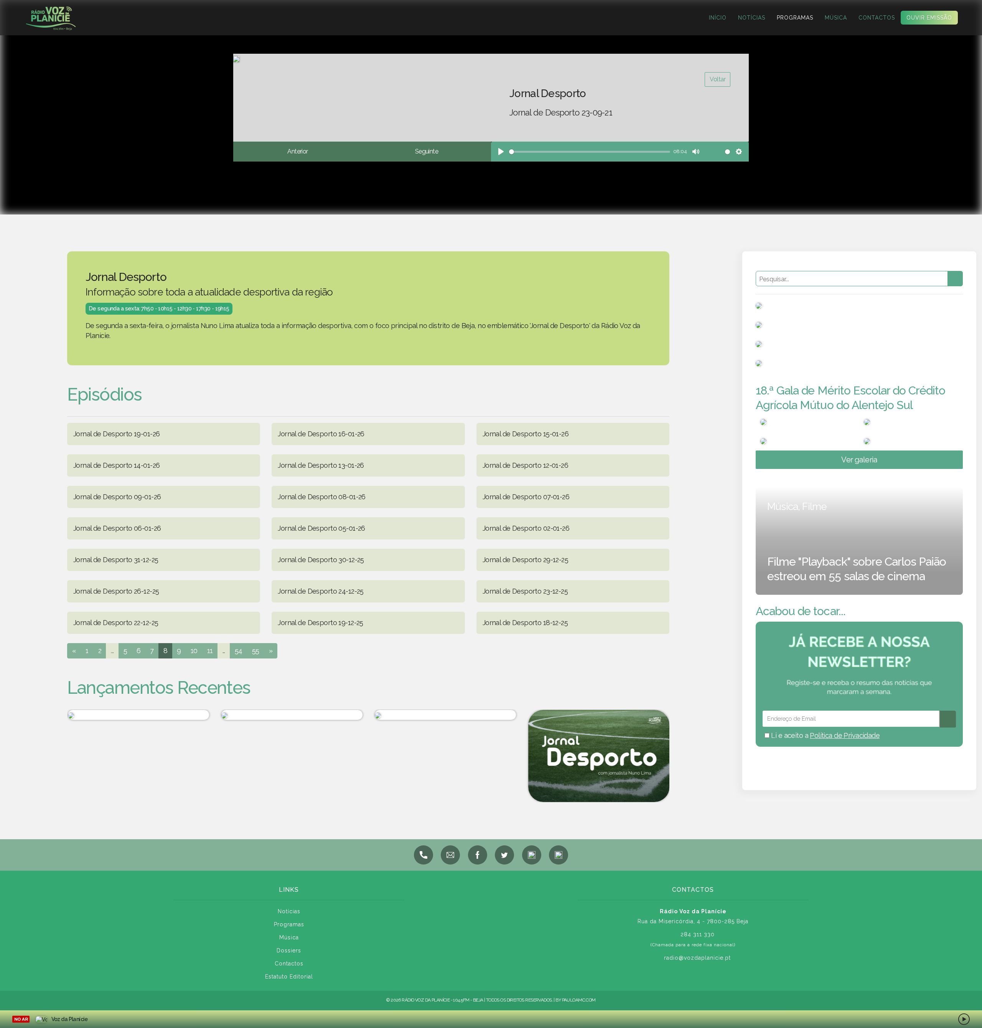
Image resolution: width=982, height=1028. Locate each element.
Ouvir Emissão (929, 18)
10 (194, 651)
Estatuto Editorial (289, 977)
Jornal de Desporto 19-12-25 (320, 623)
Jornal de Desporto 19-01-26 (116, 434)
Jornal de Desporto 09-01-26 (117, 497)
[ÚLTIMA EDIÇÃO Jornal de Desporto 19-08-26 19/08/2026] (138, 715)
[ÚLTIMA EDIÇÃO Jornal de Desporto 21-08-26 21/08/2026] (445, 715)
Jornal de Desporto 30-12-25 (321, 560)
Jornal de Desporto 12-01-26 (525, 465)
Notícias (751, 18)
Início (718, 18)
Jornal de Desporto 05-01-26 (321, 528)
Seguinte (426, 151)
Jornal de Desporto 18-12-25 (525, 623)
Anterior (297, 151)
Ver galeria (859, 459)
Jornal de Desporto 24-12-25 (320, 591)
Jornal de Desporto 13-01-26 (321, 465)
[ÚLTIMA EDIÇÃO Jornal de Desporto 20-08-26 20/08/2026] (598, 756)
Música (836, 18)
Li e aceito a (824, 735)
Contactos (876, 18)
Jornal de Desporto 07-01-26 (526, 497)
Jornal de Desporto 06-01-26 (117, 528)
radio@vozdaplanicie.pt (697, 958)
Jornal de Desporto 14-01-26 (116, 465)
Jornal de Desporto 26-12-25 (116, 591)
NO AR (21, 1019)
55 (255, 651)
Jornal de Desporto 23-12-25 (525, 591)
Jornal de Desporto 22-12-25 (115, 623)
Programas (795, 18)
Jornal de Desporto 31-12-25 (115, 560)
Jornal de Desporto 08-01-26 (321, 497)
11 (210, 651)
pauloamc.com (579, 1000)
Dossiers (289, 950)
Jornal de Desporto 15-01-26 (525, 434)
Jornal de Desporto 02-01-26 (526, 528)
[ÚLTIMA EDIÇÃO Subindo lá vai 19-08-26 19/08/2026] (291, 715)
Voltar (717, 79)
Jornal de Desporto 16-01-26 (321, 434)
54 (238, 651)
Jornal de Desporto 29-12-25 (525, 560)
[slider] (589, 151)
